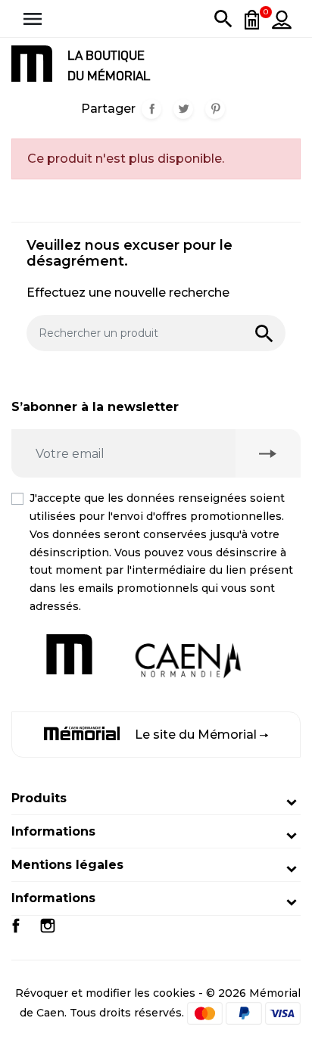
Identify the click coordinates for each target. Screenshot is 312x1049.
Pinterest (215, 109)
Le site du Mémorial (196, 734)
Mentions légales (67, 865)
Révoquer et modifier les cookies (105, 993)
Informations (53, 831)
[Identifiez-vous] (282, 19)
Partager (151, 109)
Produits (39, 798)
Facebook (16, 925)
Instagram (48, 925)
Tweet (183, 109)
